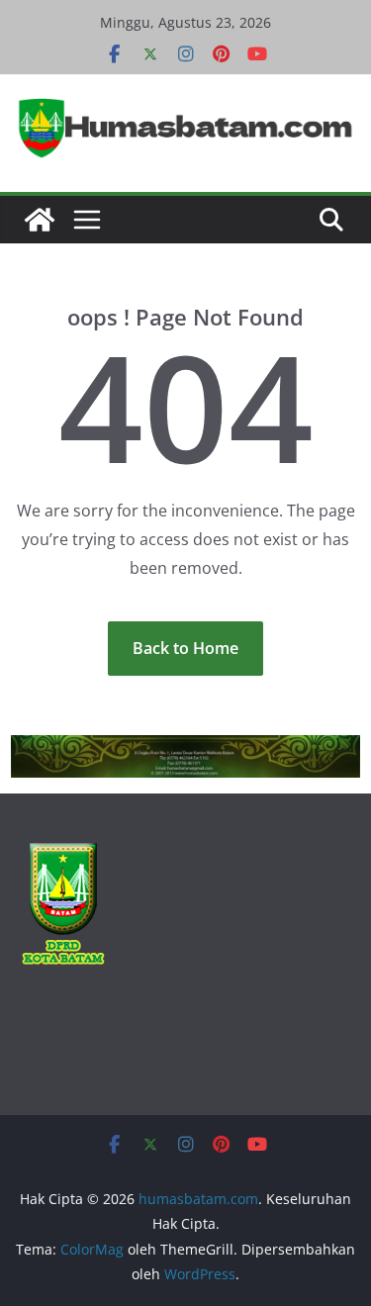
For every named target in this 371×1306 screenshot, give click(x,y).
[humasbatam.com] (39, 219)
